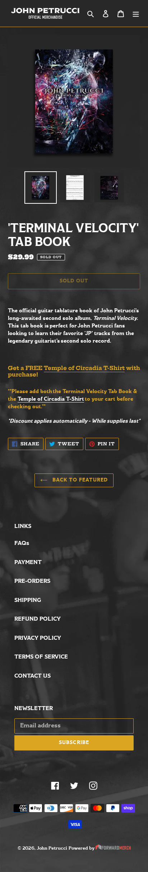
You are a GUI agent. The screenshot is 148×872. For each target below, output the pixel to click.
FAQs (21, 543)
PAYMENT (28, 562)
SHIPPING (27, 600)
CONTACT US (32, 676)
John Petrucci (52, 848)
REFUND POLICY (37, 619)
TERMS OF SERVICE (41, 657)
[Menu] (135, 13)
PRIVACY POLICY (37, 638)
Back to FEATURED (79, 480)
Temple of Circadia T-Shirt (84, 368)
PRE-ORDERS (32, 581)
